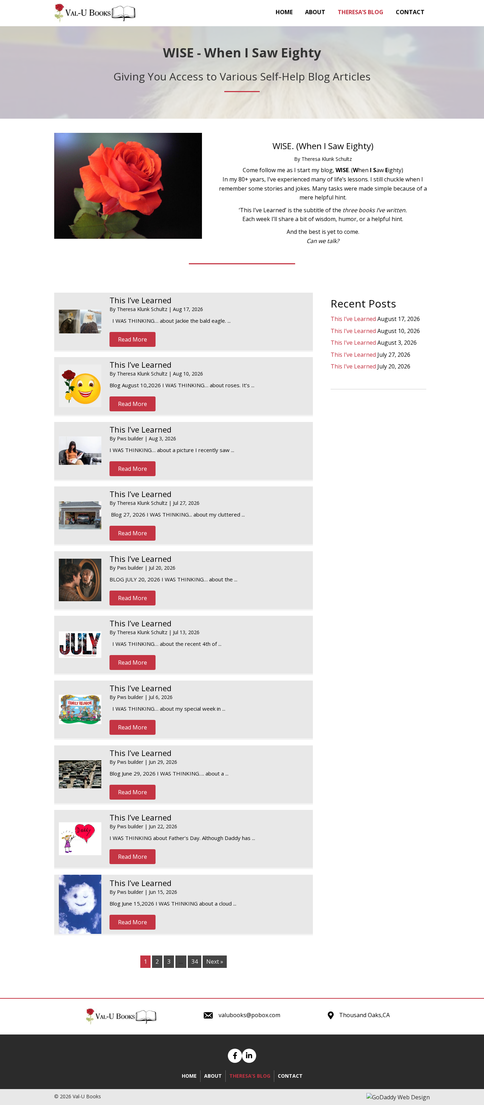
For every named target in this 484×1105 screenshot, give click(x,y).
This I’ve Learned (140, 300)
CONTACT (290, 1075)
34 (194, 961)
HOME (189, 1075)
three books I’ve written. (375, 210)
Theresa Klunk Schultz (143, 309)
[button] (132, 339)
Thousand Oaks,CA (364, 1015)
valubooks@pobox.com (249, 1015)
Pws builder (131, 438)
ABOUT (213, 1075)
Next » (214, 961)
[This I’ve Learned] (80, 321)
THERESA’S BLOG (249, 1075)
